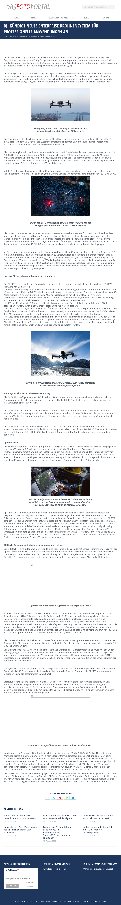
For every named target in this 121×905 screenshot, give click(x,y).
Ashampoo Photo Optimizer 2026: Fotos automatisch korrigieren (60, 817)
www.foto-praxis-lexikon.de (55, 869)
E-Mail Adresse (12, 869)
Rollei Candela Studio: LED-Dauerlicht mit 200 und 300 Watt (20, 817)
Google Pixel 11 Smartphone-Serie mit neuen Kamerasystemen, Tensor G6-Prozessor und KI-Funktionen (57, 832)
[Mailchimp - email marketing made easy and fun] (30, 886)
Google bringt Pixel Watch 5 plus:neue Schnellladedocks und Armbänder (20, 830)
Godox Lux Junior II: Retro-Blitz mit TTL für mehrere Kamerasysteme (98, 830)
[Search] (112, 7)
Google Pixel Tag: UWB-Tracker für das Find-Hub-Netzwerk (98, 817)
